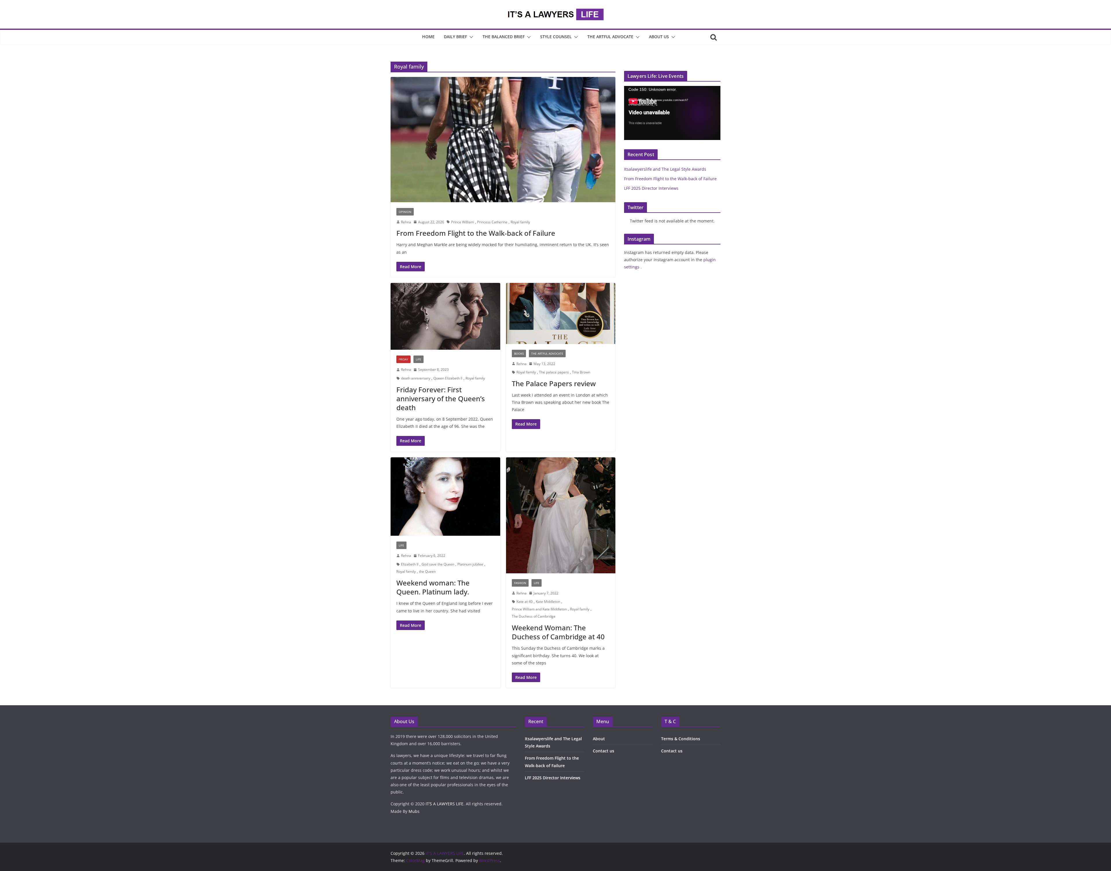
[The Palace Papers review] (561, 313)
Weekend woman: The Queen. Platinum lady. (433, 587)
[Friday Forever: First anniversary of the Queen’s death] (445, 316)
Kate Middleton (548, 601)
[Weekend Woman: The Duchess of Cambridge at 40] (561, 515)
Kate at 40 (524, 601)
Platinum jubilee (470, 564)
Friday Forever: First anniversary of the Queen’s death (440, 398)
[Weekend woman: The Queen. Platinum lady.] (445, 496)
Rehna (406, 222)
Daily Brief (455, 36)
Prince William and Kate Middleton (539, 609)
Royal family (520, 222)
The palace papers (554, 372)
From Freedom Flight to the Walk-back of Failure (475, 233)
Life (418, 359)
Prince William (462, 222)
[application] (672, 113)
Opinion (405, 212)
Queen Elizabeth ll (447, 378)
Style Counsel (556, 36)
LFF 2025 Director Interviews (651, 188)
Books (519, 353)
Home (428, 36)
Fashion (520, 583)
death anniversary (415, 378)
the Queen (427, 571)
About (599, 738)
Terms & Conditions (680, 738)
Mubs (414, 811)
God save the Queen (438, 564)
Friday (403, 359)
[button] (470, 37)
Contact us (603, 751)
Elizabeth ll (409, 564)
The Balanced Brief (504, 36)
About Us (659, 36)
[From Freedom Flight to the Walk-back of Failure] (503, 139)
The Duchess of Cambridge (534, 616)
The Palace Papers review (554, 383)
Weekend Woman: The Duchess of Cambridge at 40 (558, 632)
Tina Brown (581, 372)
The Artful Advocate (610, 36)
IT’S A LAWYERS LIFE (444, 803)
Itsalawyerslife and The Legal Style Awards (665, 169)
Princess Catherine (492, 222)
